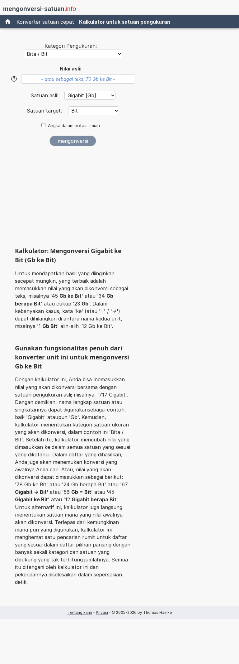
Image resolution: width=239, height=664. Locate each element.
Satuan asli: (45, 95)
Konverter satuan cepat (45, 22)
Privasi (102, 612)
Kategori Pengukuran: (71, 46)
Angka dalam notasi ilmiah (74, 125)
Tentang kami (80, 612)
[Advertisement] (73, 199)
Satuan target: (45, 111)
